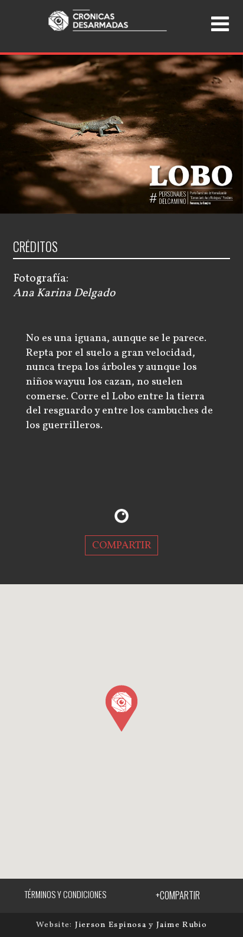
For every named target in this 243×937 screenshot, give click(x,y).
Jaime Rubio (181, 925)
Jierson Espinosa (112, 925)
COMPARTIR (122, 545)
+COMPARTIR (178, 895)
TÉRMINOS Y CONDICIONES (65, 894)
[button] (121, 708)
